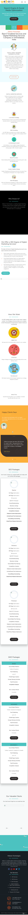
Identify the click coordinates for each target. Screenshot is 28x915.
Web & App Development (15, 885)
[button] (12, 459)
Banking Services (14, 889)
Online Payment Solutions (14, 887)
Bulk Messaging (14, 881)
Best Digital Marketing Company (20, 913)
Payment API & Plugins (14, 892)
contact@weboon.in (16, 902)
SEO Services (14, 877)
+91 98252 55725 (16, 897)
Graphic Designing (14, 884)
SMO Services (15, 879)
